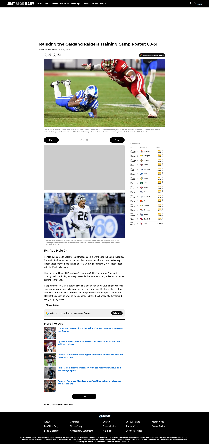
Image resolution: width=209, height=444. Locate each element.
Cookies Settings (134, 430)
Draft (46, 4)
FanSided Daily (51, 426)
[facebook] (190, 3)
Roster (85, 4)
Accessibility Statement (81, 430)
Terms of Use (132, 426)
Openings (74, 421)
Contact (106, 421)
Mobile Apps (158, 421)
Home (46, 404)
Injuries (94, 4)
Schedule (64, 4)
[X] (195, 3)
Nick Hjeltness (49, 49)
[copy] (59, 55)
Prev (51, 140)
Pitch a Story (76, 426)
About (47, 421)
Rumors (54, 4)
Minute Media (31, 437)
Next (117, 140)
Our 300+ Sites (133, 421)
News (39, 4)
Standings (75, 4)
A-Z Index (107, 430)
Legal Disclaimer (52, 430)
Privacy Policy (109, 426)
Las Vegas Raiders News (62, 404)
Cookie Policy (158, 426)
